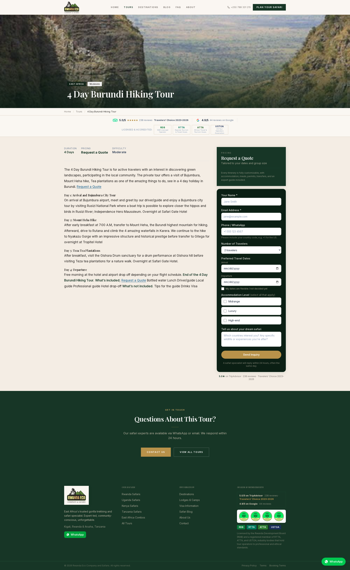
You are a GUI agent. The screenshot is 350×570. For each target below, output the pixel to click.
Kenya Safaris (130, 505)
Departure (226, 276)
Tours (128, 7)
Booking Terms (277, 565)
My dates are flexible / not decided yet (246, 288)
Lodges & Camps (189, 500)
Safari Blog (185, 511)
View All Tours (191, 452)
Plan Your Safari (269, 7)
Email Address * (231, 210)
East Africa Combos (133, 517)
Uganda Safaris (131, 500)
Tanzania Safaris (132, 511)
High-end (234, 320)
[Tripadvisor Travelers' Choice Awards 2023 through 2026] (261, 516)
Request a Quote (89, 187)
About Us (184, 517)
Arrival (224, 262)
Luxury (232, 310)
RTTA (251, 527)
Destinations (148, 7)
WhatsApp (77, 534)
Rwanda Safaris (131, 494)
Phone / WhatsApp (233, 225)
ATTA (263, 527)
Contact (184, 523)
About (191, 7)
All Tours (127, 523)
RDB (241, 527)
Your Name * (229, 195)
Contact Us (156, 452)
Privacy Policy (249, 565)
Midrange (234, 301)
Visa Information (189, 505)
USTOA (275, 527)
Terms (263, 565)
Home (115, 7)
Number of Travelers (234, 243)
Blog (167, 7)
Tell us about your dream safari (241, 329)
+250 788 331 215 (241, 7)
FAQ (178, 7)
